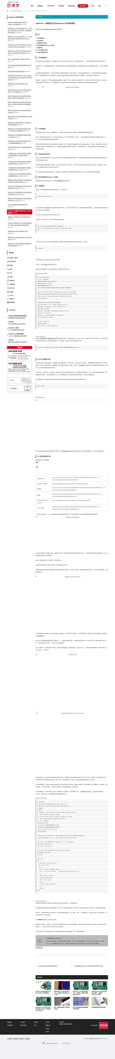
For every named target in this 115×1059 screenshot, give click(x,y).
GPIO (47, 207)
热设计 (11, 276)
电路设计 (12, 298)
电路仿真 (12, 280)
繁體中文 (48, 1025)
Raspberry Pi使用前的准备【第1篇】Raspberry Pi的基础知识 (43, 992)
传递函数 (12, 284)
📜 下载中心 (83, 6)
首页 (32, 6)
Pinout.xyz (67, 451)
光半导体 (12, 288)
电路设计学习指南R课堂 (94, 1038)
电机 (11, 269)
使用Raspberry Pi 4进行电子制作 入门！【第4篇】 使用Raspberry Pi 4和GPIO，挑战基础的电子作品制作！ (20, 30)
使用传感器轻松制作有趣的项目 (99, 1007)
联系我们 (9, 1038)
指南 (99, 633)
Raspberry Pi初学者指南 (16, 17)
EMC (11, 273)
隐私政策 (15, 1038)
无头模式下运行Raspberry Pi (48, 338)
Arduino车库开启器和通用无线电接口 (48, 966)
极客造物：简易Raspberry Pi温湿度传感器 (19, 217)
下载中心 (36, 1022)
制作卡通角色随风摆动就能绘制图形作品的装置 (80, 1008)
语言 (99, 6)
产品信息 (61, 6)
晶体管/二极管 (13, 257)
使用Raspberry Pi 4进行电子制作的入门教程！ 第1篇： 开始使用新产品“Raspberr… (43, 1009)
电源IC (11, 265)
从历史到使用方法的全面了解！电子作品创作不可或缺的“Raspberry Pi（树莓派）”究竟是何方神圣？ (20, 77)
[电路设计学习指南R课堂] (13, 4)
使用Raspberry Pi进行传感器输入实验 (18, 83)
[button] (106, 6)
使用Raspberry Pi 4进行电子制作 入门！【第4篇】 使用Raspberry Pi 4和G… (61, 993)
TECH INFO (50, 6)
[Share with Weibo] (39, 948)
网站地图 (27, 1038)
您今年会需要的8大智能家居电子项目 (17, 204)
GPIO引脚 (81, 365)
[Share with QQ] (37, 948)
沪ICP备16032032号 (65, 1043)
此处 (46, 264)
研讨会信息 (71, 6)
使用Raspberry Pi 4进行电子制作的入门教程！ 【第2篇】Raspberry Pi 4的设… (99, 993)
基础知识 (40, 6)
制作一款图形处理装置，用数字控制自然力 (61, 1008)
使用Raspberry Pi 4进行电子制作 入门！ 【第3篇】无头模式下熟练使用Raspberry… (80, 993)
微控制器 (12, 302)
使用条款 (21, 1038)
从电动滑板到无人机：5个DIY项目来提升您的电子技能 (88, 966)
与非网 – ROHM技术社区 (65, 1024)
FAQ (92, 6)
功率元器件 (13, 261)
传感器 (11, 292)
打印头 (11, 295)
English (48, 1022)
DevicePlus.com (48, 29)
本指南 (59, 180)
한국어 (47, 1031)
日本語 (47, 1028)
